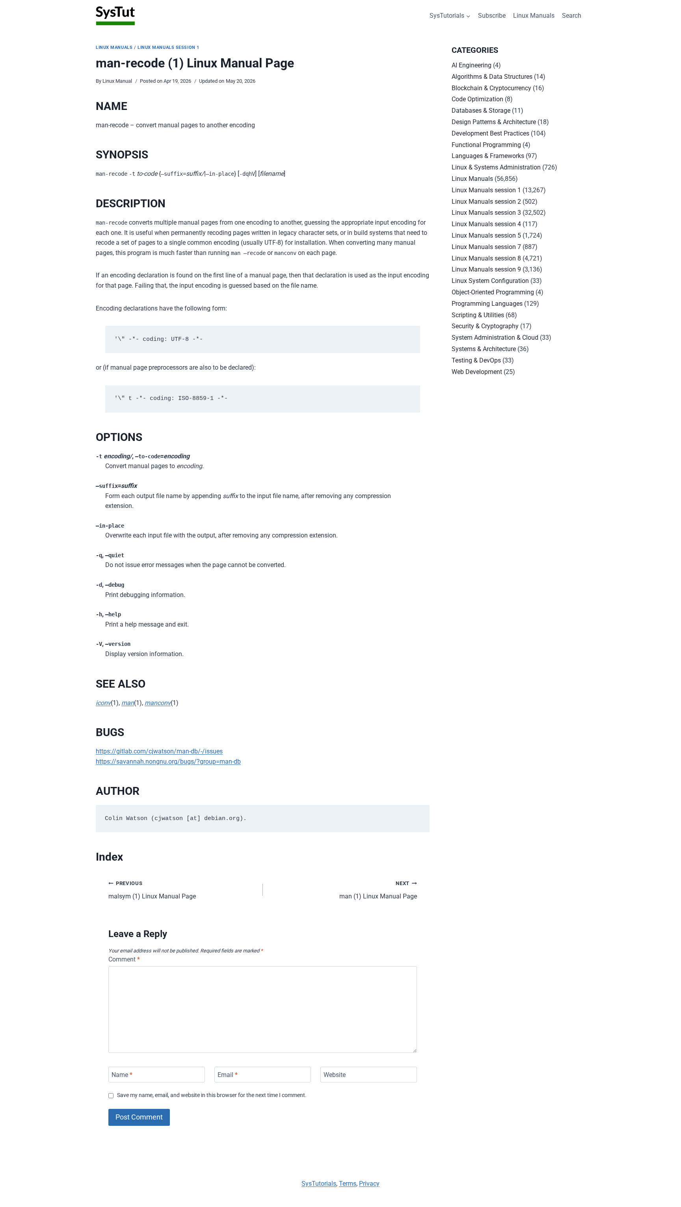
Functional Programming (486, 145)
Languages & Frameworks (488, 156)
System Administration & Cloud (495, 337)
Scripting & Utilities (478, 315)
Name (122, 1074)
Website (335, 1074)
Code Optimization (477, 99)
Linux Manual (117, 81)
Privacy (369, 1183)
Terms (347, 1183)
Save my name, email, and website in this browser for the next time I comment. (212, 1095)
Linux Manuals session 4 (486, 224)
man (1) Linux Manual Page (378, 890)
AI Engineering (471, 65)
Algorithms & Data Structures (492, 76)
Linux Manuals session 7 (486, 247)
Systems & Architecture (484, 349)
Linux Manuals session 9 (486, 269)
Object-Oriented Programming (493, 292)
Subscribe (492, 15)
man (127, 703)
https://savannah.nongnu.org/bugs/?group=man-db (168, 761)
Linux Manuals (533, 15)
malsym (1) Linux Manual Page (152, 890)
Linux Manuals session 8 (486, 258)
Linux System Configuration (490, 281)
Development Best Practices (490, 133)
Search (571, 15)
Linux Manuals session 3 (486, 212)
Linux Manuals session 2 (486, 201)
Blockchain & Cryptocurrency (491, 88)
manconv (158, 703)
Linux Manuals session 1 (168, 47)
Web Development (477, 372)
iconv (103, 703)
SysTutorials (318, 1183)
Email (228, 1074)
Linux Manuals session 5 (486, 235)
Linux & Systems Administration (496, 167)
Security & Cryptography (485, 326)
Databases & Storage (481, 110)
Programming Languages (487, 303)
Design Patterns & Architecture (494, 122)
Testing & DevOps (476, 360)
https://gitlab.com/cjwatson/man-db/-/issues (159, 751)
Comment (124, 959)
